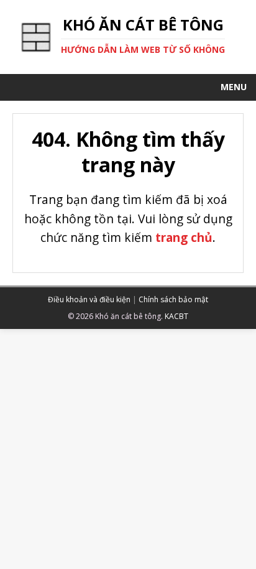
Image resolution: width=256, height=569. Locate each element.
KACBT (176, 316)
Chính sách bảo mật (173, 299)
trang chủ (184, 237)
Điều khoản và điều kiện (89, 299)
